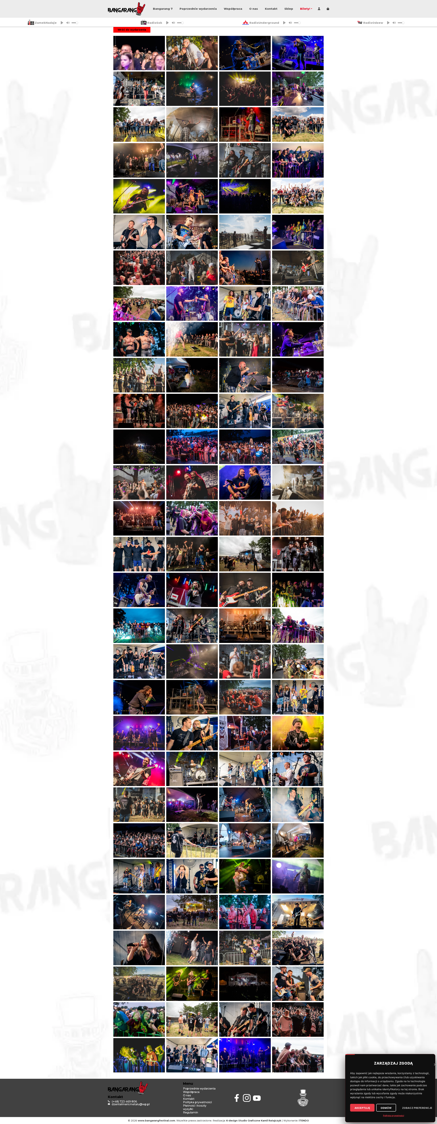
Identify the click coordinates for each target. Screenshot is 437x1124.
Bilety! (305, 8)
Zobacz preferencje (417, 1108)
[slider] (75, 22)
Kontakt (271, 8)
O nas (253, 8)
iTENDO (304, 1120)
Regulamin (190, 1112)
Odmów (386, 1108)
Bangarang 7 (163, 8)
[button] (435, 1064)
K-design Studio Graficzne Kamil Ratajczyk (253, 1120)
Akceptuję (362, 1108)
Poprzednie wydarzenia (198, 8)
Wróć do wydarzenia (132, 29)
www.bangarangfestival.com (156, 1120)
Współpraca (233, 8)
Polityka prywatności (393, 1115)
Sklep (288, 8)
